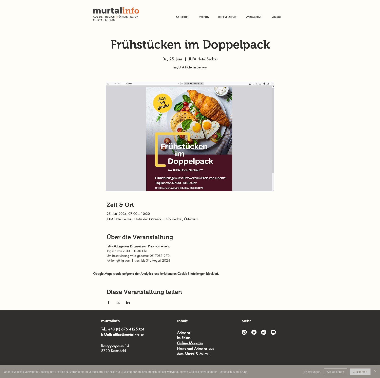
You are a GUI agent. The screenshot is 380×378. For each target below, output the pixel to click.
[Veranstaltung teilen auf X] (118, 302)
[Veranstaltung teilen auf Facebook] (108, 302)
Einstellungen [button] (312, 372)
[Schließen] (375, 371)
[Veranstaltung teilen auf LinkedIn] (128, 302)
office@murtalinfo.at (128, 334)
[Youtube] (273, 332)
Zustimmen (360, 372)
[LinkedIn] (263, 332)
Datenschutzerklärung (233, 372)
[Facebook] (253, 332)
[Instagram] (244, 332)
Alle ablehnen (335, 372)
